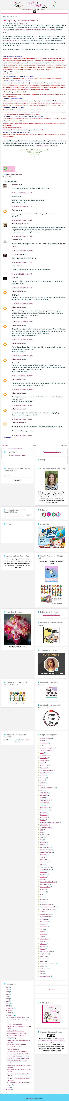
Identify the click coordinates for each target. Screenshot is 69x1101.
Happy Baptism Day (45, 807)
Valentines (42, 911)
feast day (42, 946)
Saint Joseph (43, 872)
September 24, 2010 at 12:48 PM (22, 251)
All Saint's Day (43, 758)
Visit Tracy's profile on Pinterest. (51, 615)
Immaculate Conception (46, 827)
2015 (7, 994)
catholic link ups (44, 939)
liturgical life (43, 961)
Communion (43, 777)
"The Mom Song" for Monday (14, 1024)
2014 (7, 996)
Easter (41, 790)
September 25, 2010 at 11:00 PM (22, 405)
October (10, 1013)
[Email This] (3, 176)
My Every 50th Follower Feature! (22, 20)
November (10, 1010)
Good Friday (43, 805)
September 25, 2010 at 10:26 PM (22, 303)
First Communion (44, 802)
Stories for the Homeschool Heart (48, 906)
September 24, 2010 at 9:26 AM (22, 206)
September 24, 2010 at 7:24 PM (22, 288)
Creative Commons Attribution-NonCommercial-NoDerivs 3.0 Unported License (51, 1040)
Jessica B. (15, 239)
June (9, 1089)
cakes (41, 936)
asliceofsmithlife (23, 23)
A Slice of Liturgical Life (46, 750)
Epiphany (42, 797)
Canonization (43, 768)
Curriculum (42, 782)
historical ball (43, 956)
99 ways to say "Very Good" (47, 748)
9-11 (41, 745)
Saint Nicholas (43, 874)
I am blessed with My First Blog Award (17, 1051)
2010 (7, 1006)
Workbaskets (43, 919)
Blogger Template (29, 1098)
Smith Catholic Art (44, 884)
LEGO (41, 830)
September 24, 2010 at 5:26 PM (22, 274)
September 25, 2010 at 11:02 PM (22, 419)
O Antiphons (43, 844)
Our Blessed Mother (45, 847)
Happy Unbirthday (44, 810)
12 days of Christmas (45, 738)
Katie (14, 277)
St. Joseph (42, 892)
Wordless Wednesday (45, 916)
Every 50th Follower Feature (14, 174)
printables (42, 966)
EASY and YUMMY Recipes (47, 787)
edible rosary (43, 944)
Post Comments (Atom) (15, 448)
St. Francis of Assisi (45, 887)
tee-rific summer (44, 968)
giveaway (42, 949)
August (10, 1085)
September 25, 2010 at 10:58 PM (22, 389)
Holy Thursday (43, 817)
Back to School (44, 765)
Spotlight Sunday (11, 1038)
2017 (7, 989)
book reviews (43, 934)
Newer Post (5, 445)
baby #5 (42, 929)
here (4, 29)
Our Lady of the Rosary (46, 852)
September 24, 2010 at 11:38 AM (22, 220)
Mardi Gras (43, 837)
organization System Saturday (48, 963)
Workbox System (44, 921)
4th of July (42, 740)
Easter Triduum (44, 792)
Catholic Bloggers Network (47, 770)
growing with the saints (46, 951)
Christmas (42, 775)
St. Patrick (42, 901)
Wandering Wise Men (45, 914)
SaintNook (42, 879)
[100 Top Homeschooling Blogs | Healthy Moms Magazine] (17, 742)
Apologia (42, 763)
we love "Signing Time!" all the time (16, 1044)
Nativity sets (43, 842)
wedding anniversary (45, 976)
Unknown (15, 210)
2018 (7, 987)
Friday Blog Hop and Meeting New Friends (18, 1056)
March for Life (43, 834)
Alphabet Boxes (44, 760)
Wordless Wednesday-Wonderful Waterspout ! (19, 1082)
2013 (7, 999)
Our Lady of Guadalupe (46, 849)
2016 (7, 992)
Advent (41, 753)
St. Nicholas (43, 899)
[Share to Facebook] (10, 176)
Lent (41, 832)
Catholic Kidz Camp (45, 772)
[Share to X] (7, 176)
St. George (42, 889)
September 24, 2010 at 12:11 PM (22, 236)
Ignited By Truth (44, 825)
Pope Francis (43, 859)
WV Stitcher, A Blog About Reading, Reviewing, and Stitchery (35, 29)
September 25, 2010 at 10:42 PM (22, 355)
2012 (7, 1001)
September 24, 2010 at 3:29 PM (22, 262)
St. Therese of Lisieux (45, 904)
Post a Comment (7, 437)
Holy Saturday (43, 815)
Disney (41, 785)
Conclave (42, 780)
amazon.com (43, 924)
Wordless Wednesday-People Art (15, 1046)
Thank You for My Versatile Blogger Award (18, 1017)
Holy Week (42, 820)
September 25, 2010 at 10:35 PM (22, 340)
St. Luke (42, 897)
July (9, 1087)
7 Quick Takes (43, 743)
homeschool (43, 959)
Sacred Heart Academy (46, 867)
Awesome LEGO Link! (13, 1049)
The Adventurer (17, 254)
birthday (42, 931)
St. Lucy (42, 894)
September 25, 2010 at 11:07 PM (22, 435)
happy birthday (43, 954)
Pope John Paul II (44, 862)
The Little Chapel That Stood (47, 909)
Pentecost (42, 857)
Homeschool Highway (10, 41)
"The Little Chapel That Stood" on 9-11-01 (18, 1053)
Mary (41, 839)
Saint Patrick (43, 877)
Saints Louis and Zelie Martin (47, 882)
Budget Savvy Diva (18, 224)
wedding (42, 973)
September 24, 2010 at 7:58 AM (22, 193)
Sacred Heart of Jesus (45, 869)
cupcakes (42, 941)
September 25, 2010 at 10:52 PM (22, 376)
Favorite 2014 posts (45, 800)
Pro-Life (42, 864)
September (11, 1015)
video (41, 971)
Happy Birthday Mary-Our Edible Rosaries (18, 1058)
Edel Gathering (44, 795)
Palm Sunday (43, 854)
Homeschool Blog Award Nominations (49, 822)
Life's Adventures (29, 78)
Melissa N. (15, 184)
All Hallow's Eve (44, 755)
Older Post (64, 445)
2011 (7, 1003)
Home (34, 445)
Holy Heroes (43, 812)
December (10, 1008)
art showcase (43, 926)
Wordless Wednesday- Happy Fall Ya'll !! (17, 1033)
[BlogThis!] (5, 176)
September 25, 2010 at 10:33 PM (22, 322)
